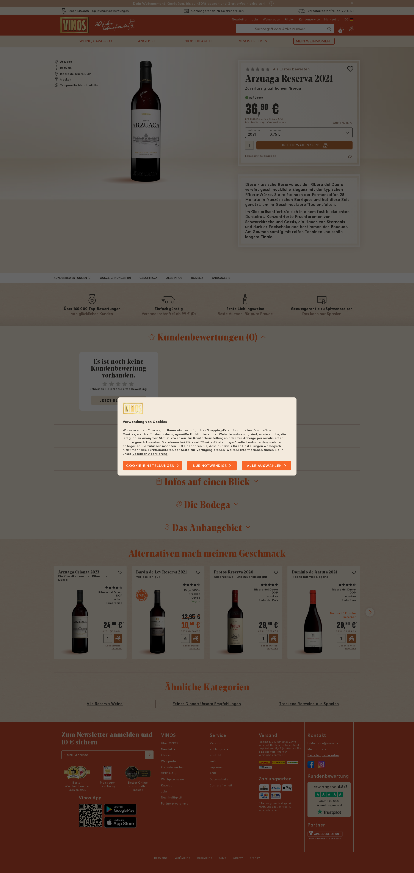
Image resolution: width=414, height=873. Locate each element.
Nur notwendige (210, 466)
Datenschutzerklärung (150, 454)
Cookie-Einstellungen (150, 466)
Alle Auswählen (264, 466)
